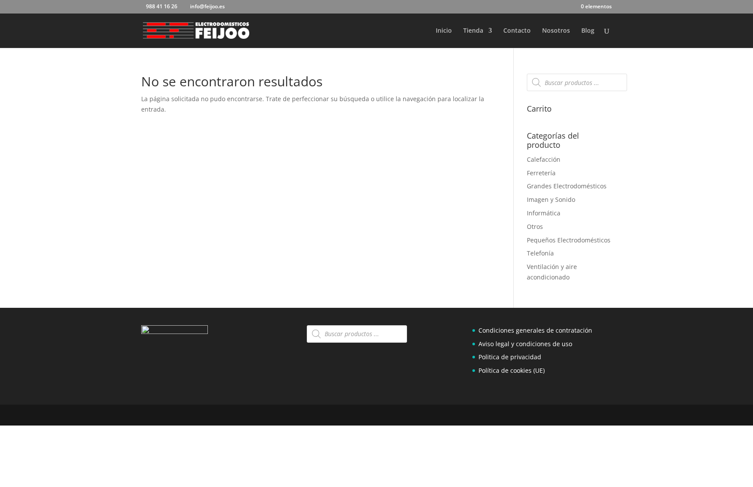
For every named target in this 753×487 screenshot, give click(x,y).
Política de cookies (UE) (511, 370)
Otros (535, 226)
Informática (543, 213)
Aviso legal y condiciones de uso (525, 344)
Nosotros (556, 30)
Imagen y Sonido (551, 199)
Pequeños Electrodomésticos (569, 240)
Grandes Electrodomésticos (567, 186)
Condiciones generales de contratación (535, 330)
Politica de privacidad (509, 357)
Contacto (517, 30)
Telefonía (540, 253)
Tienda (473, 30)
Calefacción (543, 159)
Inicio (444, 30)
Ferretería (541, 173)
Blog (587, 30)
